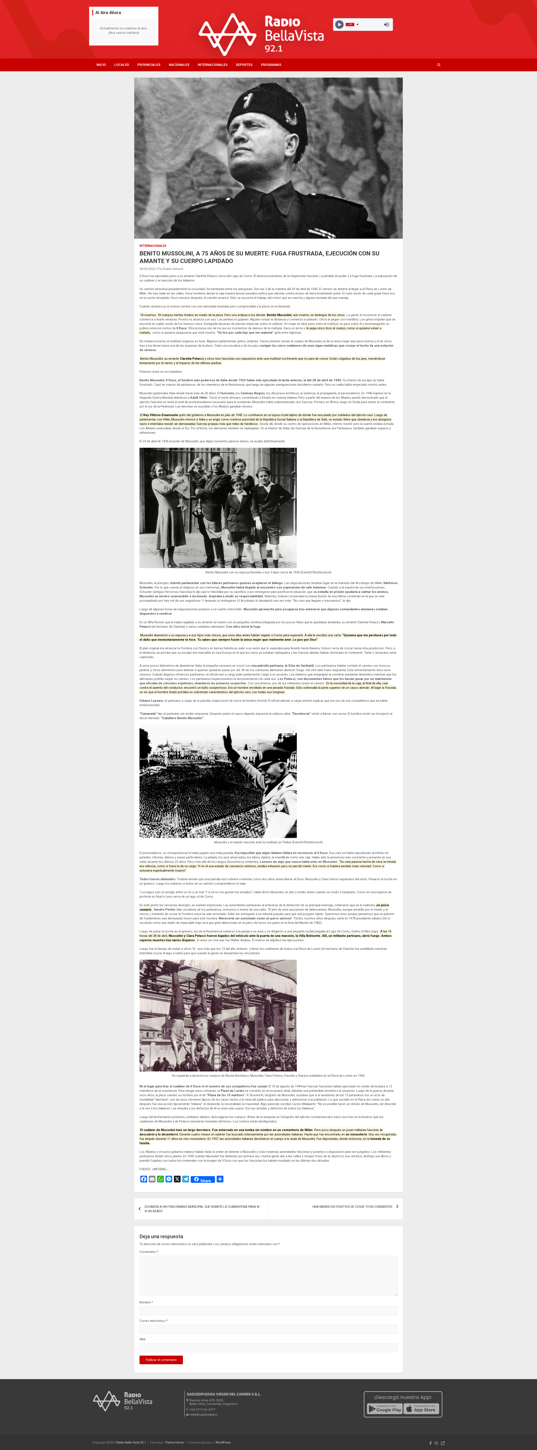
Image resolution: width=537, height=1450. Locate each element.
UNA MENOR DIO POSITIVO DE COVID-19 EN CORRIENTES (352, 1207)
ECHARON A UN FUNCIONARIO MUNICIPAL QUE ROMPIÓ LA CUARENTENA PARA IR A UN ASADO (202, 1209)
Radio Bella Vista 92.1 (131, 1442)
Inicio (101, 65)
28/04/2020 (147, 269)
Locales (121, 65)
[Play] (339, 24)
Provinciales (148, 65)
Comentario (148, 1252)
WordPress (223, 1442)
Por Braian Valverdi (170, 269)
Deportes (244, 65)
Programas (271, 65)
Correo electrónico (153, 1321)
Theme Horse (174, 1442)
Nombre (146, 1302)
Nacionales (179, 65)
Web (142, 1339)
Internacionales (213, 65)
